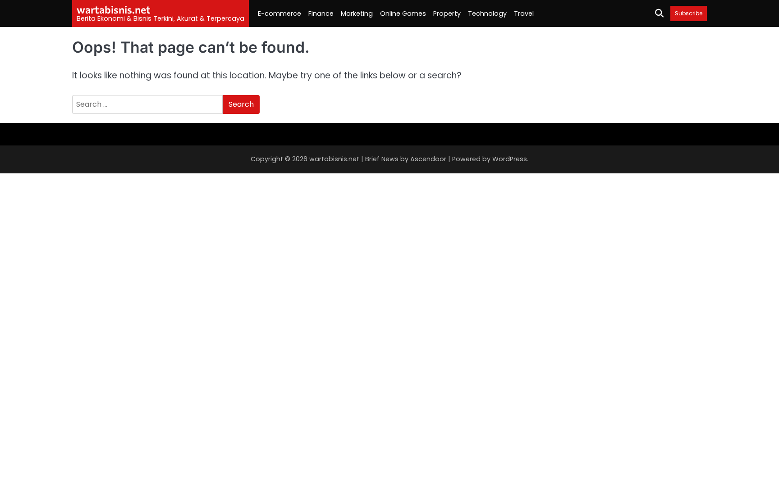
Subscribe (688, 13)
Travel (524, 13)
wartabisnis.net (114, 9)
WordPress (509, 158)
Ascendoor (428, 158)
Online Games (403, 13)
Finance (321, 13)
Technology (487, 13)
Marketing (357, 13)
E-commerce (279, 13)
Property (447, 13)
